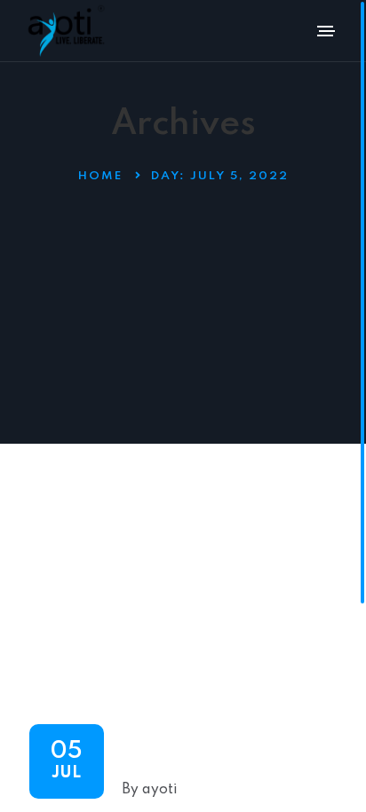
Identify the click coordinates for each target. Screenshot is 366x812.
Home (100, 176)
